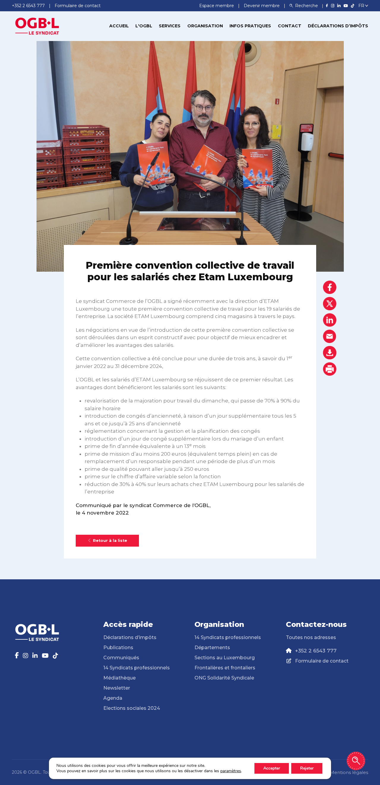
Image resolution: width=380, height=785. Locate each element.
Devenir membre (262, 5)
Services (169, 26)
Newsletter (116, 688)
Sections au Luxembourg (224, 657)
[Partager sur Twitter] (329, 303)
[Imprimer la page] (329, 369)
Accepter (271, 768)
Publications (118, 647)
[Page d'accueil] (37, 26)
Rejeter (307, 768)
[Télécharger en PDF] (329, 352)
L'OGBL (143, 26)
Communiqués (121, 657)
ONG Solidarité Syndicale (224, 678)
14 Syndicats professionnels (136, 668)
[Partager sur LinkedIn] (329, 320)
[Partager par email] (329, 336)
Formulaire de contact (322, 661)
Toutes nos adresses (311, 637)
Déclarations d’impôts (338, 26)
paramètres (230, 771)
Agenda (112, 698)
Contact (289, 26)
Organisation (205, 26)
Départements (212, 647)
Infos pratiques (250, 26)
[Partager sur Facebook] (329, 287)
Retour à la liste (110, 540)
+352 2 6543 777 (316, 651)
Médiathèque (119, 678)
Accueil (119, 26)
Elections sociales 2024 (131, 708)
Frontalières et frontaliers (224, 668)
